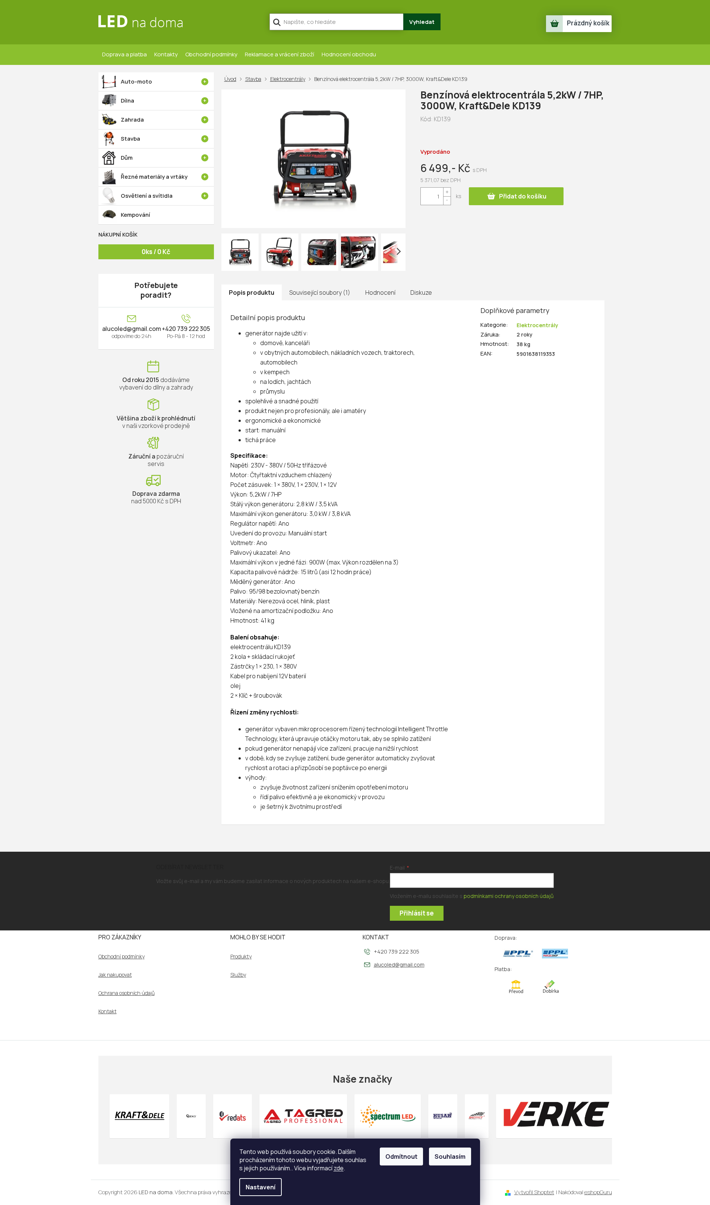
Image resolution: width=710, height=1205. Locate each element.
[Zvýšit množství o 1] (447, 192)
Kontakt (107, 1011)
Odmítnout (401, 1156)
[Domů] (231, 79)
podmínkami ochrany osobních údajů (508, 895)
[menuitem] (156, 81)
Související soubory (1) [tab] (319, 292)
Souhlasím (450, 1156)
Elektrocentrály (537, 325)
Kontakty (166, 54)
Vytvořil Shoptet (534, 1192)
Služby (238, 974)
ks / (156, 251)
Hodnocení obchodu (349, 54)
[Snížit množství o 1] (447, 200)
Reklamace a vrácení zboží (279, 54)
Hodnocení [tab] (380, 292)
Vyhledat (422, 22)
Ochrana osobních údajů (126, 993)
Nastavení (260, 1187)
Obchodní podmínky (211, 54)
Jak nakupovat (115, 974)
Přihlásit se (417, 913)
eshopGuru (598, 1192)
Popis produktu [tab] (251, 292)
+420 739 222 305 (186, 328)
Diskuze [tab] (421, 292)
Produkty (241, 956)
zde (339, 1168)
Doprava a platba (124, 54)
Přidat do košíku (522, 196)
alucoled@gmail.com (131, 328)
